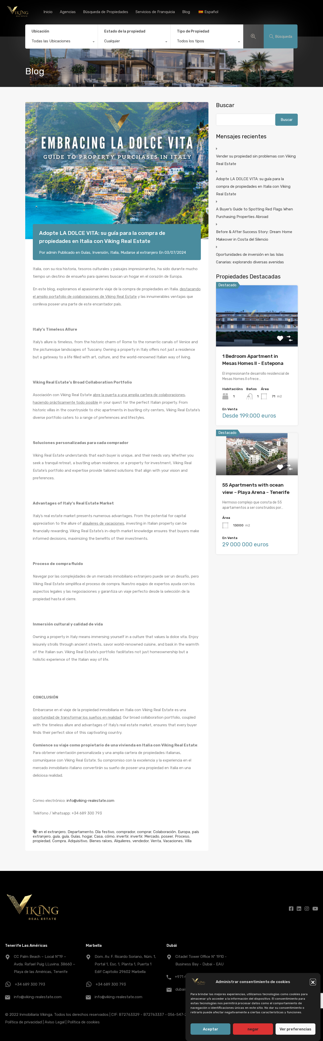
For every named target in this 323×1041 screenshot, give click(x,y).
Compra (59, 841)
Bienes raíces (100, 841)
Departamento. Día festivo (91, 832)
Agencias (68, 12)
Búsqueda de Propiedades (105, 12)
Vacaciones (173, 841)
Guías (85, 252)
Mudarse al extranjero (139, 252)
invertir (122, 836)
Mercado (151, 836)
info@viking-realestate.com (90, 800)
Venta (156, 841)
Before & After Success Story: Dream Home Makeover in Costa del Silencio (254, 236)
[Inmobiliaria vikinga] (18, 17)
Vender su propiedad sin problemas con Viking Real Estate (256, 160)
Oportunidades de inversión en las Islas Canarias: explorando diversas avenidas (250, 258)
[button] (312, 981)
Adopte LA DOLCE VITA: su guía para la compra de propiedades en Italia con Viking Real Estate (253, 186)
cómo (110, 836)
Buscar (225, 105)
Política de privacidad (23, 1022)
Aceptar (210, 1029)
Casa (98, 836)
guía (56, 836)
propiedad (41, 841)
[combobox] (61, 42)
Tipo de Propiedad (193, 31)
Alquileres (122, 841)
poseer (167, 836)
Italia (114, 252)
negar (253, 1029)
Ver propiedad (257, 334)
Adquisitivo (77, 841)
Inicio (47, 12)
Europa (184, 832)
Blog (186, 12)
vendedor (140, 841)
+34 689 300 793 (30, 984)
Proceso (182, 836)
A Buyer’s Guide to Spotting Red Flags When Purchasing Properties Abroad (254, 213)
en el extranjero (52, 832)
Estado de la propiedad (124, 31)
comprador (125, 832)
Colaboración (164, 832)
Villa (188, 841)
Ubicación (40, 31)
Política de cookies (83, 1022)
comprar (144, 832)
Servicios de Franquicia (155, 12)
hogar (87, 836)
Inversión (100, 252)
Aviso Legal (55, 1022)
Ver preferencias (295, 1029)
